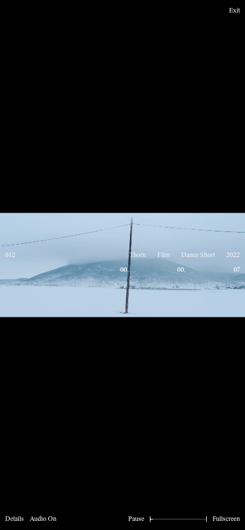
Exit (234, 10)
